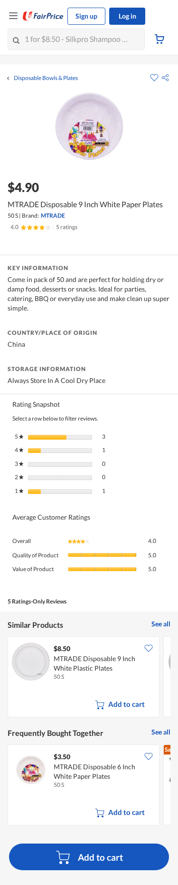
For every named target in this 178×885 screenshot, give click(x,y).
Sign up (86, 16)
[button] (165, 77)
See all (160, 624)
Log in (127, 16)
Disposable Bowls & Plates (46, 78)
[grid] (89, 677)
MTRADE (53, 215)
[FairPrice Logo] (43, 16)
